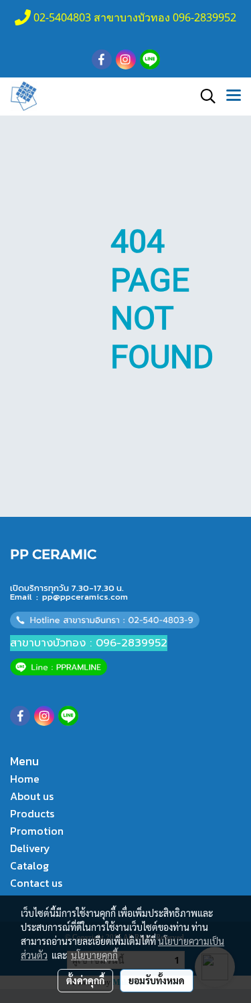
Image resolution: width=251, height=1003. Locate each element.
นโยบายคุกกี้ (94, 955)
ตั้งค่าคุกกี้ (85, 980)
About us (32, 796)
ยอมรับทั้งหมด (157, 980)
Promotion (37, 831)
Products (32, 813)
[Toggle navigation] (233, 96)
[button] (203, 96)
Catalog (29, 865)
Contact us (36, 883)
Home (24, 779)
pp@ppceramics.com (85, 596)
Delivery (30, 848)
